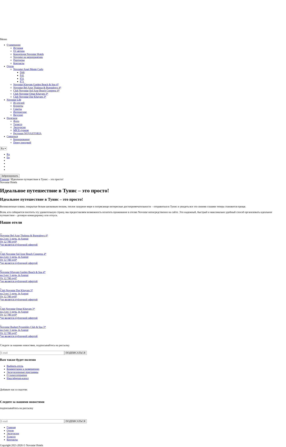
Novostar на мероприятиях (28, 57)
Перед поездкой (22, 142)
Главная (11, 427)
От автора (18, 51)
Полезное (12, 118)
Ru (8, 154)
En (8, 157)
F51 (22, 78)
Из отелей (18, 102)
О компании (14, 44)
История (18, 48)
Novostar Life (14, 99)
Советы (17, 109)
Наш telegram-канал (18, 378)
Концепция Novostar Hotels (28, 54)
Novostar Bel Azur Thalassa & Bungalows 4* (37, 87)
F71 (22, 81)
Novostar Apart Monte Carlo (28, 69)
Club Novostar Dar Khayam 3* (29, 96)
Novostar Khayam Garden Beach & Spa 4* (36, 84)
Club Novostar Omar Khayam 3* (30, 93)
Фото (16, 121)
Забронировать (9, 175)
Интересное (20, 112)
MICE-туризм (21, 130)
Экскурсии (19, 127)
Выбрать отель (15, 366)
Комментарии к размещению (23, 369)
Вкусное (18, 115)
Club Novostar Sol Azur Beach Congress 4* (36, 90)
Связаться (12, 136)
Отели (10, 66)
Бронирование (21, 139)
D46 (22, 72)
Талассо (17, 124)
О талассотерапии (17, 375)
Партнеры (19, 60)
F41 (22, 75)
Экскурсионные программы (22, 372)
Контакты (18, 63)
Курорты (18, 105)
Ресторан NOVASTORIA (27, 133)
